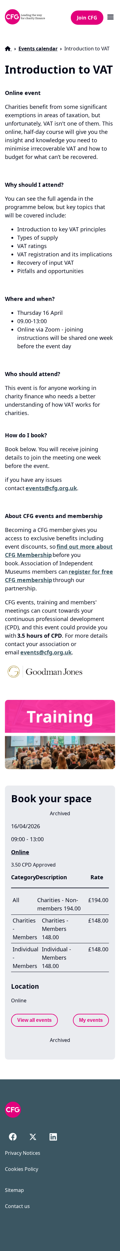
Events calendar (38, 48)
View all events (34, 1020)
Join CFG (87, 17)
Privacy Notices (22, 1153)
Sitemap (14, 1190)
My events (91, 1020)
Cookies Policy (21, 1169)
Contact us (17, 1206)
